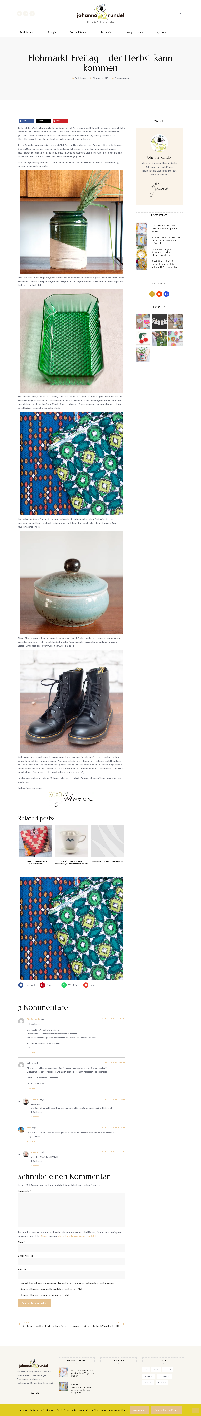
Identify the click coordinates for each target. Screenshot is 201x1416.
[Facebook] (19, 13)
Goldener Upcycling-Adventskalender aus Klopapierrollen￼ (163, 252)
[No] (195, 1410)
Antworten (31, 1052)
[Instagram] (25, 13)
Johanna (35, 1099)
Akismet (45, 1236)
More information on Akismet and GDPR (77, 1236)
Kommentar (24, 1191)
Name (21, 1242)
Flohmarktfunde (78, 32)
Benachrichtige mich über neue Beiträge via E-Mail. (45, 1295)
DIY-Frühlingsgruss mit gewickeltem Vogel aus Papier (164, 228)
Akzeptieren (139, 1409)
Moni (29, 1127)
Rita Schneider (34, 1019)
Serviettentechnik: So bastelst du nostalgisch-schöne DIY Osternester (164, 264)
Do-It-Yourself (27, 32)
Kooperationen (135, 32)
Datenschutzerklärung (166, 1409)
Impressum (161, 32)
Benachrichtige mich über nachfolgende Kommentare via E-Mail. (51, 1289)
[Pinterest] (32, 13)
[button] (181, 14)
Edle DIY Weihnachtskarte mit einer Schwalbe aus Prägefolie (166, 240)
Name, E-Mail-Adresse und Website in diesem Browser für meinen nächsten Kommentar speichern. (68, 1283)
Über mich (105, 32)
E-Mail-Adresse (26, 1256)
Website (22, 1269)
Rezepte (52, 32)
